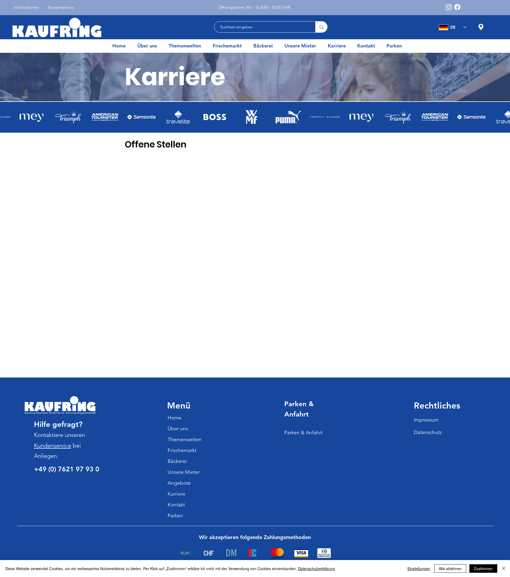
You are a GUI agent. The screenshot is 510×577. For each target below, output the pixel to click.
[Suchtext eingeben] (321, 26)
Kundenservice (52, 445)
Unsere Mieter (184, 472)
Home (174, 418)
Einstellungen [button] (418, 568)
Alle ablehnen (450, 568)
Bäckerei (177, 461)
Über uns (178, 429)
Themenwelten (185, 439)
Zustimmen (483, 568)
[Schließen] (503, 568)
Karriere (176, 494)
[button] (187, 46)
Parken (175, 516)
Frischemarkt (182, 450)
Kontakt (176, 505)
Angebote (179, 483)
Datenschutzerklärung (316, 568)
